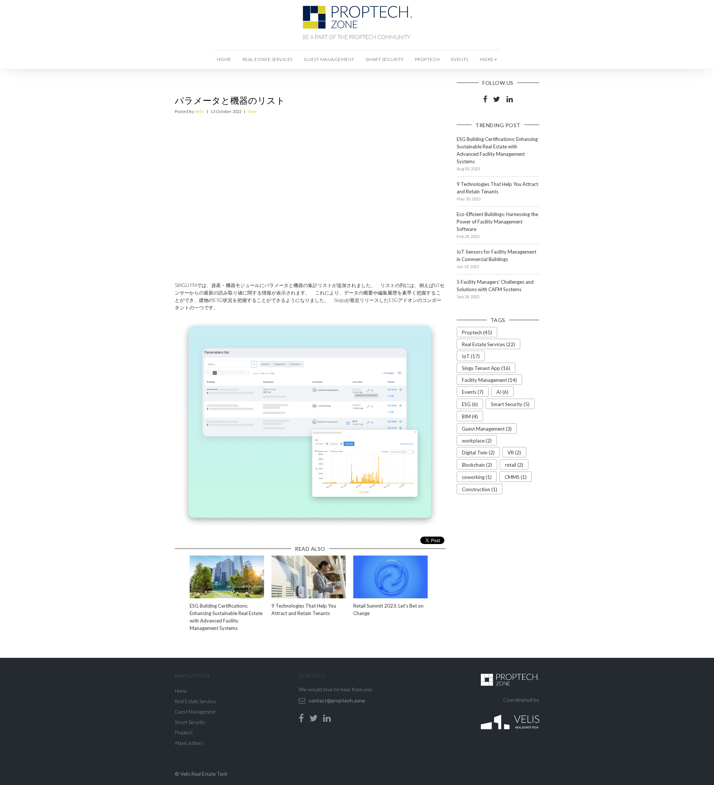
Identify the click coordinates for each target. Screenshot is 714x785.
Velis (199, 111)
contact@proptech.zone (337, 700)
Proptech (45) (477, 332)
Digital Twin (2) (478, 453)
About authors (189, 743)
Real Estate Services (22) (488, 344)
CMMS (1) (516, 477)
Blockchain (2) (477, 465)
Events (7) (472, 392)
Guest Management (329, 59)
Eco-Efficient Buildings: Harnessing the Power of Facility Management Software (497, 221)
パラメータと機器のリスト (230, 100)
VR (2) (514, 453)
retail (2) (514, 465)
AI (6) (502, 392)
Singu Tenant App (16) (486, 368)
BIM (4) (470, 416)
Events (460, 59)
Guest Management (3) (487, 429)
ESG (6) (470, 404)
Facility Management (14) (489, 380)
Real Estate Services (267, 59)
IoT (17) (471, 356)
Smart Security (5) (510, 404)
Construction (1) (479, 489)
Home (224, 59)
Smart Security (385, 59)
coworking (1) (477, 477)
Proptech (427, 59)
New (252, 111)
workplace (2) (477, 441)
